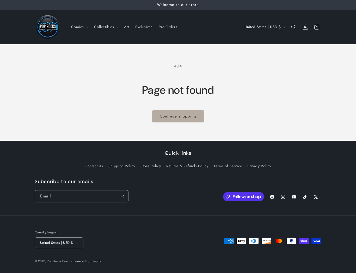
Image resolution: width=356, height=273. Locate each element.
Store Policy (150, 166)
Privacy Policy (259, 166)
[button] (79, 26)
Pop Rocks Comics (59, 261)
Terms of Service (228, 166)
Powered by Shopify (87, 261)
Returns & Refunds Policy (187, 166)
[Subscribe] (122, 196)
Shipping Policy (121, 166)
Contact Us (94, 166)
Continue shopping (178, 116)
